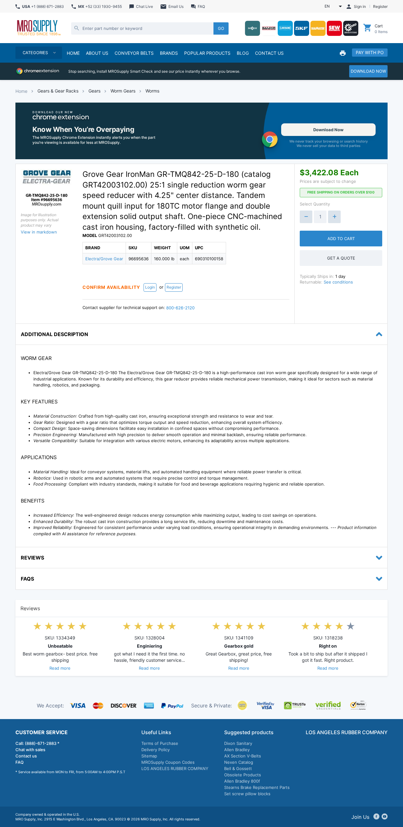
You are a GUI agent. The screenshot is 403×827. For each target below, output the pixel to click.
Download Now (328, 129)
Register (174, 287)
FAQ (19, 762)
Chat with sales (30, 749)
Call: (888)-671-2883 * (37, 743)
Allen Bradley (237, 749)
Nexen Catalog (238, 762)
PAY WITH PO (370, 52)
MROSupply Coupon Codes (168, 762)
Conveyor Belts (134, 53)
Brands (169, 53)
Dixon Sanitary (238, 743)
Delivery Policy (155, 749)
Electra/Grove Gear (104, 258)
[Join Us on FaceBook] (376, 816)
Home (21, 91)
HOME (73, 53)
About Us (97, 53)
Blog (243, 53)
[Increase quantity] (334, 217)
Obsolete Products (242, 774)
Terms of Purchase (159, 743)
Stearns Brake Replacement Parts (257, 787)
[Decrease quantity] (306, 217)
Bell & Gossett (238, 768)
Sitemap (149, 755)
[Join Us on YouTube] (385, 816)
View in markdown (39, 231)
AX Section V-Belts (242, 755)
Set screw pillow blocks (247, 793)
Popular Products (207, 53)
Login (150, 287)
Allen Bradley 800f (242, 781)
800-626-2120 (180, 307)
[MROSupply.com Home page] (38, 28)
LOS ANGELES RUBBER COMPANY (174, 768)
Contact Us (269, 53)
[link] (201, 131)
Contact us (26, 755)
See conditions (338, 281)
